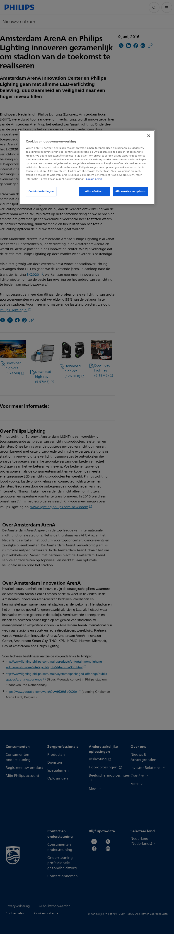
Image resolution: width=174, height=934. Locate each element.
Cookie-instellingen (41, 191)
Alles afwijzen (94, 191)
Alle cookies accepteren (130, 191)
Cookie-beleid (94, 179)
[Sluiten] (149, 136)
